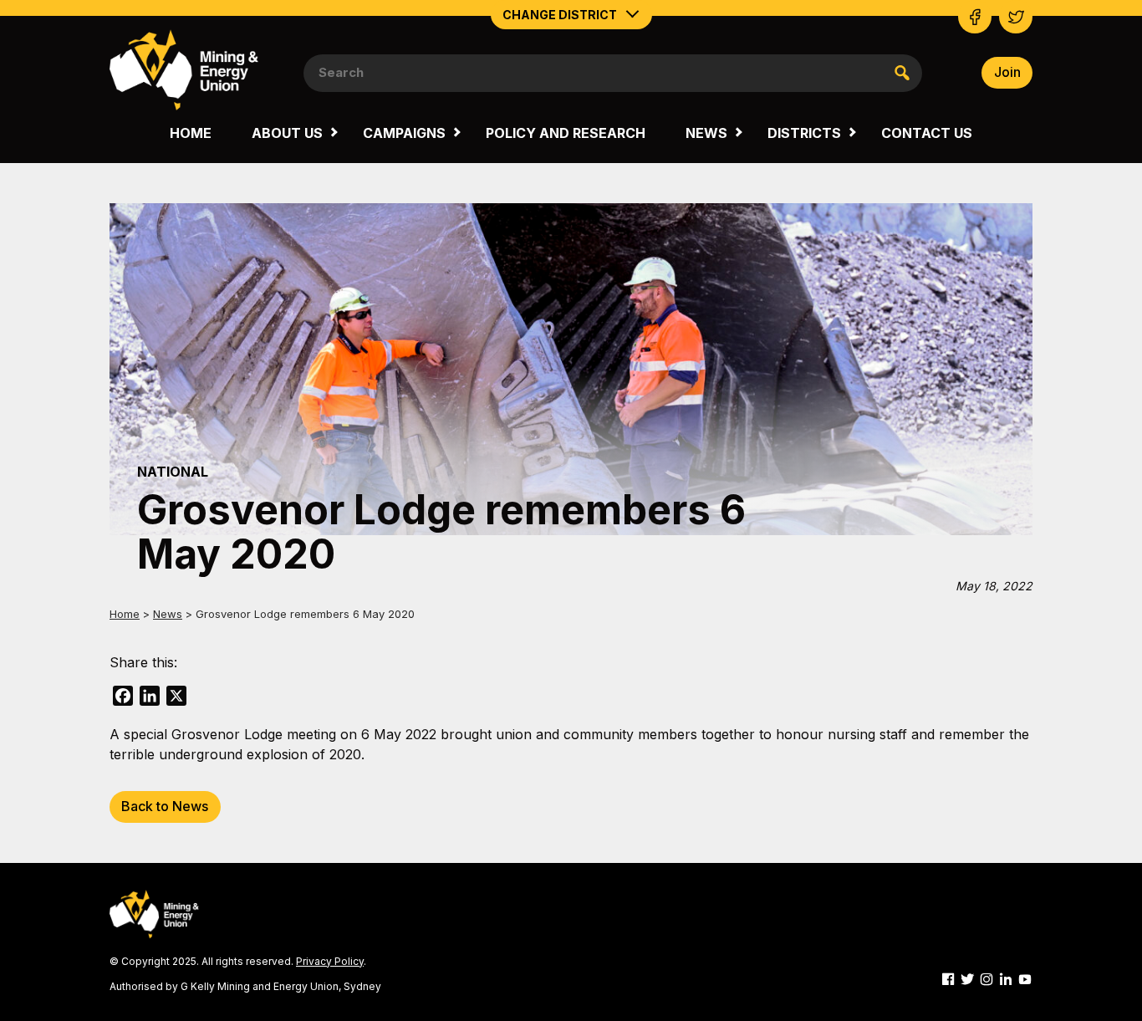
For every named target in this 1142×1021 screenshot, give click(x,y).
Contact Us (926, 133)
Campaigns (404, 133)
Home (191, 133)
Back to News (164, 806)
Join (1007, 72)
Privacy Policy (330, 961)
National (172, 471)
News (706, 133)
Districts (804, 133)
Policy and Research (565, 133)
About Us (287, 133)
